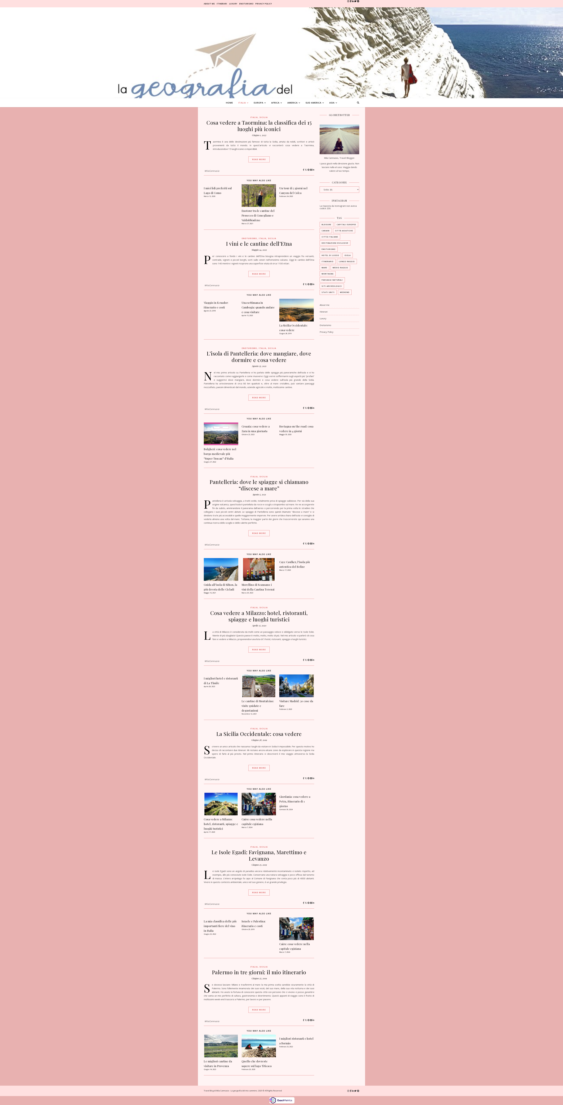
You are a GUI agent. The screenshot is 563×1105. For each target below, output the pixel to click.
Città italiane (330, 237)
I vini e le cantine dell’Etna (259, 243)
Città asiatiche (344, 231)
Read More (259, 159)
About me (209, 3)
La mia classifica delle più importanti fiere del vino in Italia (220, 926)
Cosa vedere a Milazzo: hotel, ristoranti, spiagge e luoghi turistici (259, 616)
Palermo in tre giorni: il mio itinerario (259, 972)
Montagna (328, 274)
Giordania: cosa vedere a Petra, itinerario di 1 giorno (294, 801)
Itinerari (222, 3)
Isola (348, 255)
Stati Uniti (328, 292)
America (292, 102)
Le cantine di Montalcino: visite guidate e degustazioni (258, 705)
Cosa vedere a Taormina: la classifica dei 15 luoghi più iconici (259, 125)
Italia (242, 102)
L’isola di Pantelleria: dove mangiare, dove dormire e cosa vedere (259, 356)
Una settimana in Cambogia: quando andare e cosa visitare (258, 307)
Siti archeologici (332, 286)
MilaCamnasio (212, 170)
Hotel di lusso (330, 255)
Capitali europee (346, 224)
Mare (324, 268)
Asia (332, 102)
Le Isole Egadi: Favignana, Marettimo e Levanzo (259, 855)
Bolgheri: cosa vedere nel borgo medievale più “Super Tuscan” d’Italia (220, 453)
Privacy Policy (263, 3)
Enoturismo (246, 3)
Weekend (345, 292)
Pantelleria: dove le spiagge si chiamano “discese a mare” (259, 485)
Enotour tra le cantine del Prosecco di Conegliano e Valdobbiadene (258, 215)
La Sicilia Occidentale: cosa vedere (259, 733)
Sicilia (264, 117)
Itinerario (328, 261)
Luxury (233, 3)
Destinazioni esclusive (335, 243)
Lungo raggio (347, 261)
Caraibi (326, 231)
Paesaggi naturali (332, 280)
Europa (258, 102)
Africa (275, 102)
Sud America (313, 102)
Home (229, 102)
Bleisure (326, 224)
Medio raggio (340, 268)
